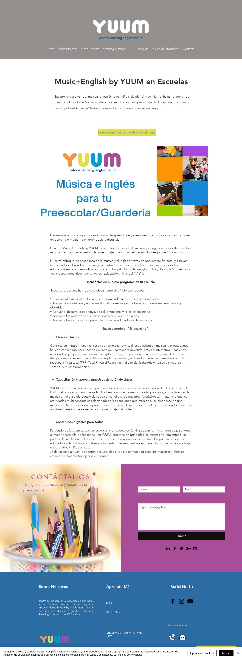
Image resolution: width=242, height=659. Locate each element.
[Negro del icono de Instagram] (181, 601)
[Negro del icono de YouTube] (190, 601)
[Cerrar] (238, 653)
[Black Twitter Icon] (181, 548)
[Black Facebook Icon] (174, 548)
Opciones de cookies (202, 653)
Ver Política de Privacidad (128, 654)
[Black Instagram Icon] (195, 548)
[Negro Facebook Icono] (172, 601)
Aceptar (226, 653)
